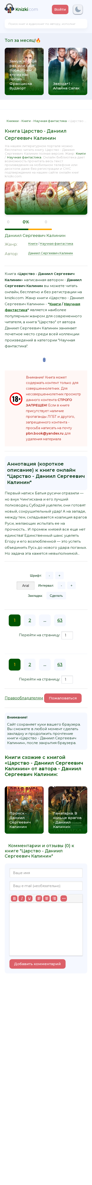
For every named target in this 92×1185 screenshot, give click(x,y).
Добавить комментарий (37, 964)
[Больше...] (63, 898)
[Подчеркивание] (29, 898)
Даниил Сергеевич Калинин (35, 235)
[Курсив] (21, 898)
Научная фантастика (24, 157)
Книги (81, 153)
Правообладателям (24, 698)
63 (60, 620)
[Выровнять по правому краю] (54, 898)
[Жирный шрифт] (14, 898)
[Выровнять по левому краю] (39, 898)
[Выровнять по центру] (46, 898)
